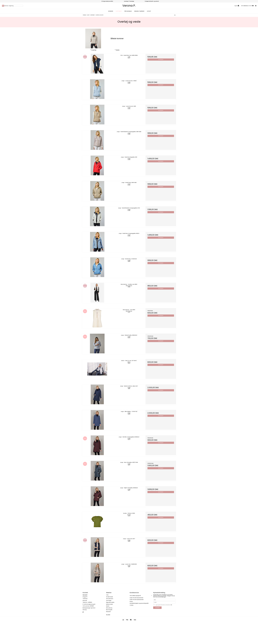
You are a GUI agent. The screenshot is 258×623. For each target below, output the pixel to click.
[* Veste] (117, 38)
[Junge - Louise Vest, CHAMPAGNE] (97, 572)
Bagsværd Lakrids (110, 602)
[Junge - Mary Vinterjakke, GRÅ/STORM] (97, 471)
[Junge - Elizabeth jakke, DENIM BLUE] (97, 343)
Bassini (107, 606)
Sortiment (119, 11)
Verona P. (129, 5)
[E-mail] (164, 602)
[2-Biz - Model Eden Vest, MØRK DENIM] (97, 64)
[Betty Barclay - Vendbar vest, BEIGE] (97, 292)
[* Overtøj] (93, 38)
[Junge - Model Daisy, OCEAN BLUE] (97, 267)
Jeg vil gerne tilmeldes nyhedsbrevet (165, 604)
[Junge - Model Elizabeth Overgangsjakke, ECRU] (97, 216)
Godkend (157, 607)
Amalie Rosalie (109, 596)
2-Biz (107, 595)
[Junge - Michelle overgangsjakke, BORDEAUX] (97, 445)
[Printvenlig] (174, 15)
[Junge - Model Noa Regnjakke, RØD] (97, 165)
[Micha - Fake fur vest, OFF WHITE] (97, 369)
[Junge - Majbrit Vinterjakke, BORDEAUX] (97, 496)
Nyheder (110, 11)
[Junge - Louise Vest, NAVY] (97, 547)
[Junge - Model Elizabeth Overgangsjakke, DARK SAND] (97, 140)
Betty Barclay (109, 608)
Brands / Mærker (139, 11)
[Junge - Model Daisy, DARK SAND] (97, 191)
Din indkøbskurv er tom (246, 5)
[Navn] (164, 599)
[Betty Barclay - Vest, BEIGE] (97, 318)
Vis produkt (160, 59)
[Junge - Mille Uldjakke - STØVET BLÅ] (97, 420)
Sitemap (85, 609)
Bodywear (108, 611)
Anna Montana (109, 598)
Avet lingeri (108, 600)
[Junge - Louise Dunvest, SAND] (97, 114)
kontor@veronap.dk (90, 604)
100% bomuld (128, 11)
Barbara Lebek (109, 604)
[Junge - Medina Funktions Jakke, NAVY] (97, 394)
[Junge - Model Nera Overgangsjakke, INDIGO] (97, 242)
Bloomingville (109, 609)
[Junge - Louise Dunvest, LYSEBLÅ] (97, 89)
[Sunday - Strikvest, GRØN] (97, 521)
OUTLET (149, 11)
